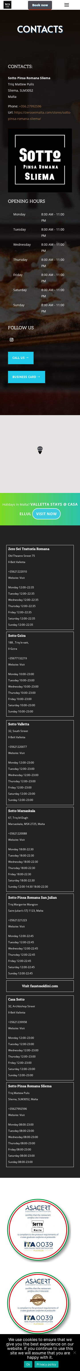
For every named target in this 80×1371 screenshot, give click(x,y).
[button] (40, 450)
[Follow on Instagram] (11, 339)
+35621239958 (17, 1022)
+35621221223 (17, 920)
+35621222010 (17, 571)
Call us (18, 358)
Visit (22, 578)
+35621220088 (17, 833)
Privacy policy (46, 1364)
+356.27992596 (30, 106)
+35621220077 (17, 747)
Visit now (46, 513)
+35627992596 (17, 1109)
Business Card (24, 377)
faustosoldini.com (44, 986)
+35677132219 (17, 658)
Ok (28, 1364)
